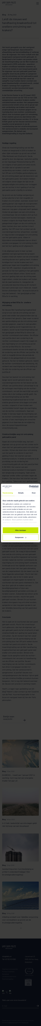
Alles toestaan (20, 530)
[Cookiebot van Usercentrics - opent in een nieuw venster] (29, 486)
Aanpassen (19, 537)
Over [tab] (34, 493)
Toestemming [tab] (8, 493)
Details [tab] (21, 493)
